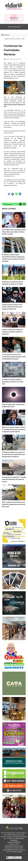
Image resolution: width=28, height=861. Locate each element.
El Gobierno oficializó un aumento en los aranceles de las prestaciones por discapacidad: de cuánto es (13, 454)
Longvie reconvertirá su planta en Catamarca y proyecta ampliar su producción (12, 332)
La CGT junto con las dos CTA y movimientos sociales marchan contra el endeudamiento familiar (14, 357)
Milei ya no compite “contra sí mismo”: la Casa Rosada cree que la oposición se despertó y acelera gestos (14, 429)
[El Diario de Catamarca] (14, 6)
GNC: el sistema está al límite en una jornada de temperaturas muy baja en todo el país (13, 504)
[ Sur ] (22, 21)
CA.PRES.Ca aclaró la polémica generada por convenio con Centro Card (12, 382)
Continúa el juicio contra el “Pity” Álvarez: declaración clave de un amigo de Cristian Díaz (12, 307)
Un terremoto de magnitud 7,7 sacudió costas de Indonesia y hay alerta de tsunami (14, 479)
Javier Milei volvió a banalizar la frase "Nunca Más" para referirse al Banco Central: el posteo (14, 232)
